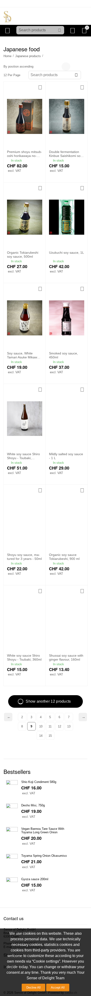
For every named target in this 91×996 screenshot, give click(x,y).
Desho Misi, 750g (33, 805)
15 (50, 735)
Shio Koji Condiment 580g (38, 782)
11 (50, 726)
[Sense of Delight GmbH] (7, 16)
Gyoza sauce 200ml (34, 879)
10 (40, 726)
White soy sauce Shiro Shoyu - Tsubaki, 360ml (24, 657)
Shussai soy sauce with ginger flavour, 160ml (66, 657)
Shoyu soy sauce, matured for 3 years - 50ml (24, 557)
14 (40, 735)
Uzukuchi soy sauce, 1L (66, 252)
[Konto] (73, 30)
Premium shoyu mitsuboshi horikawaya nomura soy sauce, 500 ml (24, 154)
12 (59, 726)
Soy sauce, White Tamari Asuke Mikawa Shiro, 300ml (23, 355)
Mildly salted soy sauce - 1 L (66, 456)
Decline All (33, 987)
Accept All (58, 987)
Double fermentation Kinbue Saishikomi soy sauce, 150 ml (65, 154)
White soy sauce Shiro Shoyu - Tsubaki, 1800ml (23, 456)
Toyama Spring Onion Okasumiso (44, 855)
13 (68, 726)
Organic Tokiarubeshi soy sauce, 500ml (22, 254)
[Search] (59, 30)
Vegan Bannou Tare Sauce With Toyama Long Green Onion (42, 830)
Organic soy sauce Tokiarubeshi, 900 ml (64, 557)
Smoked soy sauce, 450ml (63, 355)
